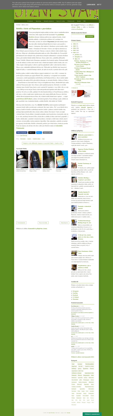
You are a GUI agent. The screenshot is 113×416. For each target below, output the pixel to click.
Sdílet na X (31, 132)
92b (84, 400)
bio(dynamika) (90, 364)
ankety (85, 377)
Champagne (86, 380)
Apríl (88, 400)
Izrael (92, 400)
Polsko (73, 398)
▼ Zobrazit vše (74, 88)
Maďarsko (91, 382)
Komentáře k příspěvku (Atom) (37, 228)
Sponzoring (38, 21)
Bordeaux (74, 377)
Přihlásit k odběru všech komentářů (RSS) (82, 357)
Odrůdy (92, 398)
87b (76, 400)
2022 (74, 52)
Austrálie (92, 391)
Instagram (74, 291)
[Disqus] (42, 196)
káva (84, 398)
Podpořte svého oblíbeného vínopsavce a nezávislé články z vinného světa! (42, 143)
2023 (74, 50)
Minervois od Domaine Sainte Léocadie (82, 83)
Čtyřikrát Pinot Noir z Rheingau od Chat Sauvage (84, 72)
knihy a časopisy (83, 382)
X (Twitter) (75, 297)
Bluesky (39, 132)
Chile (79, 391)
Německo (74, 375)
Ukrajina (83, 402)
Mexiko (78, 402)
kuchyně (74, 389)
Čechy (73, 384)
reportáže (80, 377)
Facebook (74, 295)
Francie (92, 368)
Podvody (79, 384)
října (76, 59)
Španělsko (85, 368)
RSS (85, 21)
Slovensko (91, 389)
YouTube (74, 293)
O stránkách (30, 21)
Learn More (91, 4)
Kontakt (79, 21)
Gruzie (92, 395)
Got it (99, 4)
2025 (74, 46)
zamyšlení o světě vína (77, 371)
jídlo (80, 380)
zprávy (79, 368)
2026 (74, 44)
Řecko (85, 393)
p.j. (72, 336)
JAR (88, 398)
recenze (29, 139)
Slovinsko (74, 391)
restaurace (74, 382)
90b (80, 400)
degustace (74, 366)
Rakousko (91, 377)
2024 (74, 48)
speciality (82, 389)
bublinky (74, 368)
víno (43, 139)
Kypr (73, 395)
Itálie (92, 375)
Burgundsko (86, 375)
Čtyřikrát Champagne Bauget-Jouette (82, 69)
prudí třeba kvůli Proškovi (24, 99)
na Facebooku (79, 29)
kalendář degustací (86, 107)
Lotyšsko (73, 402)
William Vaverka (75, 316)
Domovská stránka (43, 222)
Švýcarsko (74, 404)
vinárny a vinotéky (76, 386)
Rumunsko (79, 398)
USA (87, 391)
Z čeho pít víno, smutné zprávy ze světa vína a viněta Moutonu (85, 237)
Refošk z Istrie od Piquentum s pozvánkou (33, 28)
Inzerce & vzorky (60, 21)
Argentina (78, 395)
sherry (92, 380)
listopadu (77, 57)
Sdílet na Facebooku (21, 132)
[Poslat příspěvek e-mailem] (27, 135)
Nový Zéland (85, 395)
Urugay (88, 402)
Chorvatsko (22, 139)
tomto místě (82, 105)
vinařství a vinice (36, 139)
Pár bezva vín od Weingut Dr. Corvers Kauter (82, 65)
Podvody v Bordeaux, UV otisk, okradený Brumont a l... (82, 61)
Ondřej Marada (75, 326)
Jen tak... (81, 366)
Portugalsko (91, 393)
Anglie (83, 391)
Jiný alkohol (75, 380)
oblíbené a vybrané (76, 373)
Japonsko (86, 384)
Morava (80, 375)
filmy (92, 384)
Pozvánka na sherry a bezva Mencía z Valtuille (84, 79)
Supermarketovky (89, 386)
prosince (77, 54)
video (73, 393)
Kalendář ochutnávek (49, 21)
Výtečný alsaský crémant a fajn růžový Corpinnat (82, 76)
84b (72, 400)
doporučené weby (89, 373)
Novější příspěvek (21, 222)
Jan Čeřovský (23, 135)
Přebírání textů (71, 21)
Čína (93, 402)
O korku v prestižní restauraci (77, 353)
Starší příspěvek (64, 222)
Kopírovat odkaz (47, 132)
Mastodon (74, 299)
